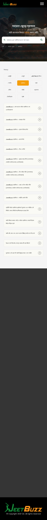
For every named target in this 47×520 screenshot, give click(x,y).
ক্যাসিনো (20, 46)
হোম (4, 11)
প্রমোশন (36, 90)
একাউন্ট (9, 76)
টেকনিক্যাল (9, 97)
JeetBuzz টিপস (36, 76)
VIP (23, 97)
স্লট (36, 83)
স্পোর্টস (9, 83)
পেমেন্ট (23, 76)
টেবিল (9, 90)
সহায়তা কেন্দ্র (11, 46)
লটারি (23, 90)
